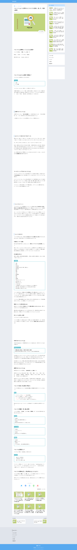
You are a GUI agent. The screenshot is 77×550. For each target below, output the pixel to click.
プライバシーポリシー (40, 547)
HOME (39, 545)
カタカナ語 (43, 489)
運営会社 (35, 547)
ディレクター (51, 57)
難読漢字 (50, 63)
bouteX (14, 1)
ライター (50, 59)
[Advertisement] (29, 40)
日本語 (50, 61)
